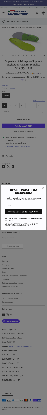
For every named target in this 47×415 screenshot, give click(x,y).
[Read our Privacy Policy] (41, 223)
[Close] (43, 187)
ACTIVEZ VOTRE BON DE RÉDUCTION (23, 212)
